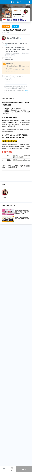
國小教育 (19, 76)
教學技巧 (8, 80)
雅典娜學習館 (8, 59)
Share (27, 6)
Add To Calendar (9, 45)
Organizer (4, 470)
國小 (7, 76)
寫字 (13, 76)
